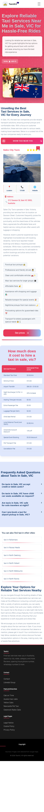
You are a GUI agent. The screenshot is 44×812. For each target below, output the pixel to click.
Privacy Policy (9, 730)
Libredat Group (9, 682)
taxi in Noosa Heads (12, 547)
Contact (7, 679)
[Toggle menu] (39, 4)
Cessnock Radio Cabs (12, 710)
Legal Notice (8, 723)
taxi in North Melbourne (13, 571)
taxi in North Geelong (12, 555)
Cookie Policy (9, 726)
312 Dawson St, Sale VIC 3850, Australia (20, 201)
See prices (20, 333)
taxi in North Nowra (11, 579)
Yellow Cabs (8, 702)
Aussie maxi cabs (11, 699)
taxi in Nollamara (10, 540)
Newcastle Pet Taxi (11, 706)
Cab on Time (9, 695)
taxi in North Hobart (11, 563)
